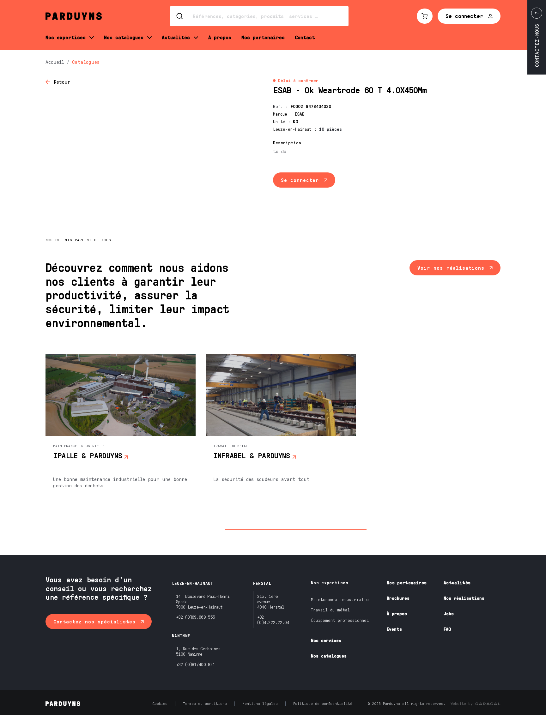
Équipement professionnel (340, 620)
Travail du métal (330, 609)
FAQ (447, 629)
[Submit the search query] (180, 16)
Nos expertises (329, 582)
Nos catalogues (329, 655)
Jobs (449, 613)
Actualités (457, 582)
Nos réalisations (464, 598)
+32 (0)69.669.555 (195, 617)
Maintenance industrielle (340, 599)
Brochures (398, 598)
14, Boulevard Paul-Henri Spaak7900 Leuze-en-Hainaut (202, 601)
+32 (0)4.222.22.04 (273, 619)
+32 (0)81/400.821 (195, 664)
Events (394, 629)
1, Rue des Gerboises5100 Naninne (198, 651)
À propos (397, 613)
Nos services (326, 640)
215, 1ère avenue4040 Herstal (270, 601)
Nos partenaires (407, 582)
